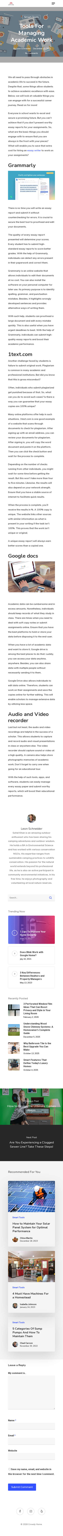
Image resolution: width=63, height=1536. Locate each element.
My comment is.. (17, 1373)
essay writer (34, 150)
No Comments (31, 53)
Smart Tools (31, 17)
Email (12, 1435)
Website (12, 1450)
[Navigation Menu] (53, 3)
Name (12, 1420)
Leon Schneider (23, 48)
